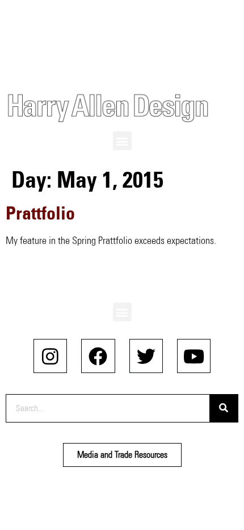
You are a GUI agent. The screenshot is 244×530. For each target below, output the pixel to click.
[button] (122, 140)
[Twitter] (146, 355)
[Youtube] (194, 355)
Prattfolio (40, 213)
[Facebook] (98, 355)
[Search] (223, 408)
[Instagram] (50, 355)
